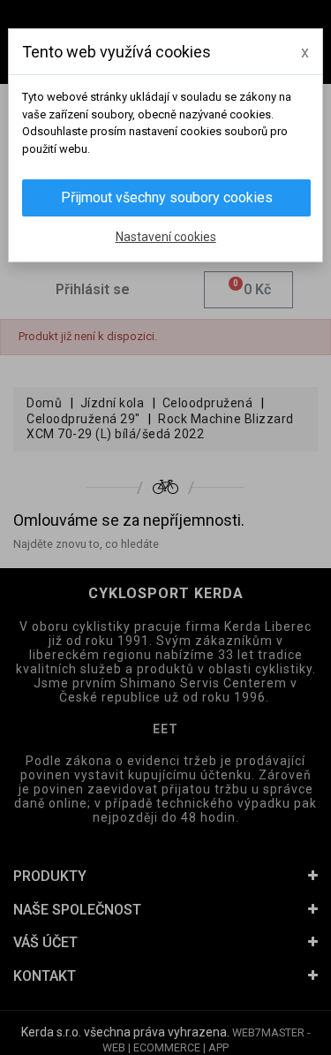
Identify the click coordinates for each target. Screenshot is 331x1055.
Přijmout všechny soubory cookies (167, 197)
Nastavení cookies (166, 237)
